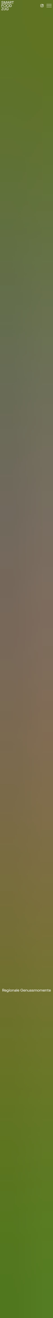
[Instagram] (42, 5)
